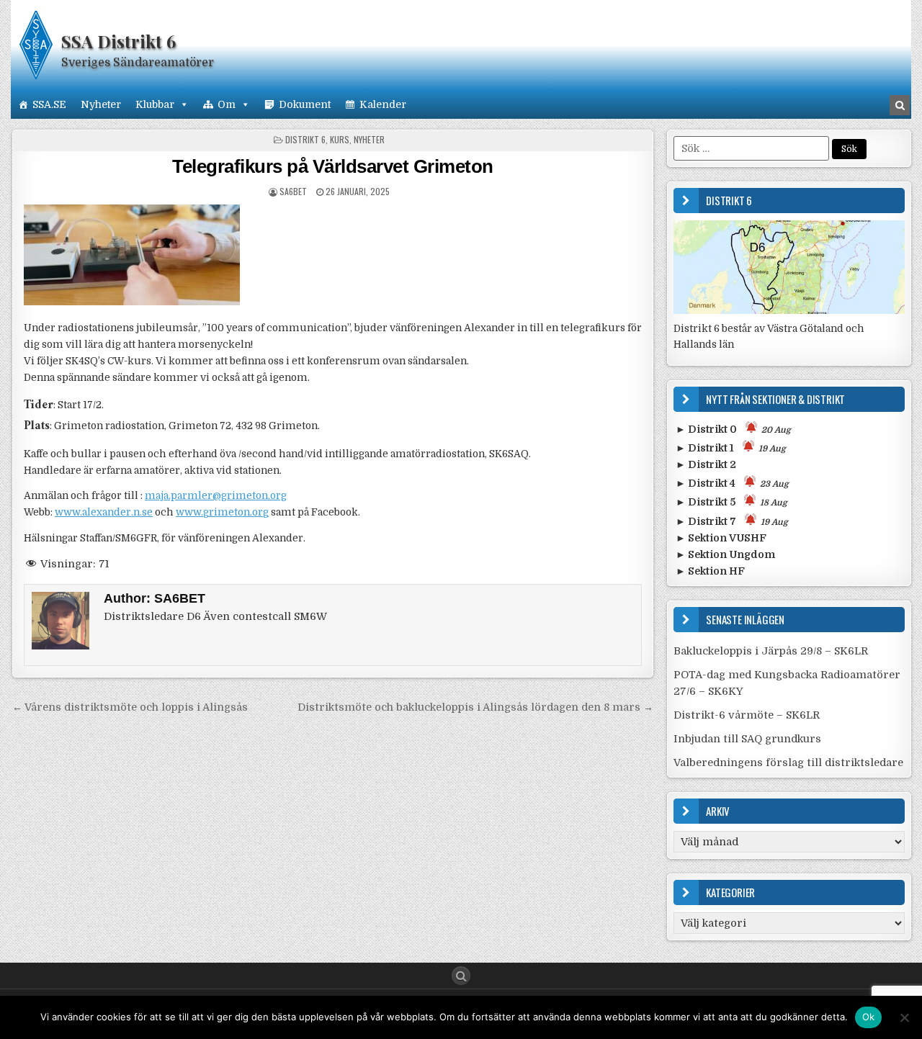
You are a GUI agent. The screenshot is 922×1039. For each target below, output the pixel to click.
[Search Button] (461, 975)
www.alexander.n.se (104, 512)
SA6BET (293, 191)
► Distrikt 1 (731, 448)
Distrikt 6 (305, 139)
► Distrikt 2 (706, 464)
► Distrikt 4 (732, 483)
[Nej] (904, 1017)
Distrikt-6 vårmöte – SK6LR (746, 715)
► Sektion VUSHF (721, 538)
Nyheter (101, 104)
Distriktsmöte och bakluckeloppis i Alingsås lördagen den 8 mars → (475, 707)
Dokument (305, 104)
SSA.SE (49, 104)
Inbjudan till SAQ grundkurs (747, 739)
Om (227, 104)
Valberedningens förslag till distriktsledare (788, 762)
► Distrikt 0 (733, 429)
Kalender (382, 104)
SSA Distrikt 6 (118, 41)
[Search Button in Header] (900, 105)
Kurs (339, 139)
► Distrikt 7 (732, 521)
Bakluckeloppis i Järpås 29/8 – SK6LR (770, 651)
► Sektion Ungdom (725, 554)
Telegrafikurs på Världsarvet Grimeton (332, 166)
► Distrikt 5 (731, 502)
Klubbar (154, 104)
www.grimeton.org (222, 512)
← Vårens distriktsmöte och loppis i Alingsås (130, 707)
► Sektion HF (710, 571)
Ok (868, 1016)
